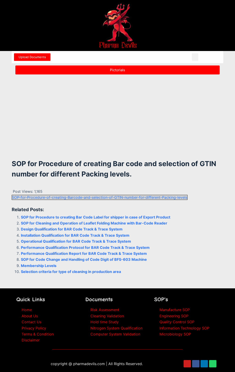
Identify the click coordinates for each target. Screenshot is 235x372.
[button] (195, 57)
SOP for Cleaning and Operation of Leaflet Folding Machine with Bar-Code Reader (94, 223)
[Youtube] (187, 363)
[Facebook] (195, 363)
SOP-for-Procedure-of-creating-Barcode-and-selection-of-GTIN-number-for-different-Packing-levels (99, 197)
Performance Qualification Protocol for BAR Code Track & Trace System (85, 247)
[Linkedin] (204, 363)
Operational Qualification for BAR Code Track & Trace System (76, 241)
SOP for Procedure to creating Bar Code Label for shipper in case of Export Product (95, 217)
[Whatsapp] (212, 363)
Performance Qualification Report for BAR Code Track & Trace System (84, 253)
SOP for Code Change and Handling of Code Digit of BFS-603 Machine (84, 259)
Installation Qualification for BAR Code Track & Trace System (75, 235)
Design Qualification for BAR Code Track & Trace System (72, 229)
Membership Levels (38, 265)
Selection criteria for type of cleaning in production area (71, 271)
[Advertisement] (117, 111)
